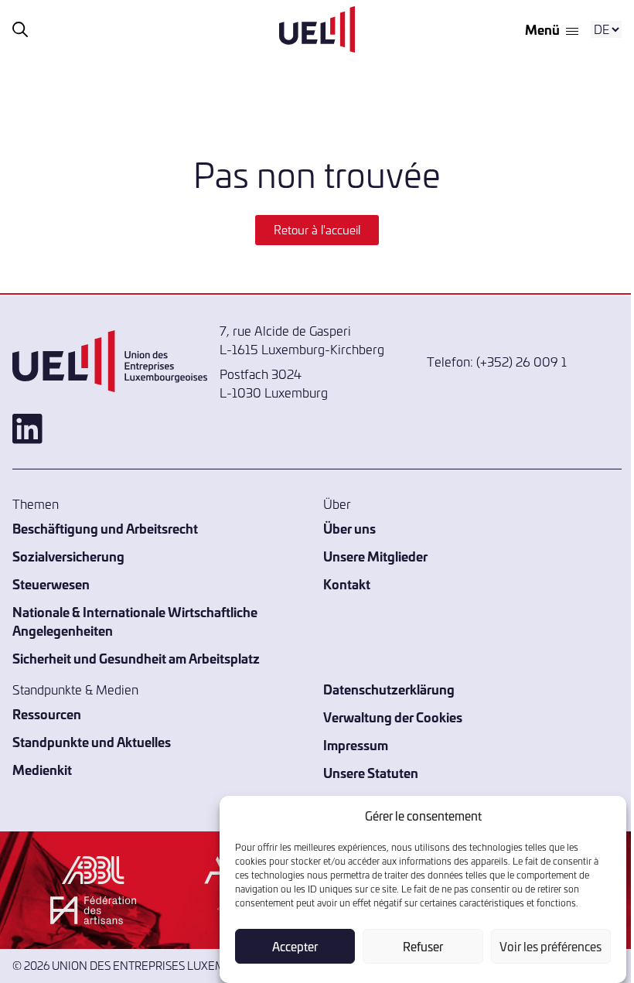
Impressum (355, 744)
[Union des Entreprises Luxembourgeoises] (317, 29)
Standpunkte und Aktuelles (91, 741)
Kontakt (346, 583)
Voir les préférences (550, 946)
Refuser (423, 946)
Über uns (349, 528)
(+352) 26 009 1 (521, 361)
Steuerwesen (51, 583)
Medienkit (42, 769)
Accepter (295, 946)
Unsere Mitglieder (375, 556)
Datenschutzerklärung (389, 689)
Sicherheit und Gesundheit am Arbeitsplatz (136, 658)
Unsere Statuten (370, 772)
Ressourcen (46, 713)
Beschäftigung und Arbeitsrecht (105, 528)
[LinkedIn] (109, 429)
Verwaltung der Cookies (392, 716)
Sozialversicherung (68, 556)
